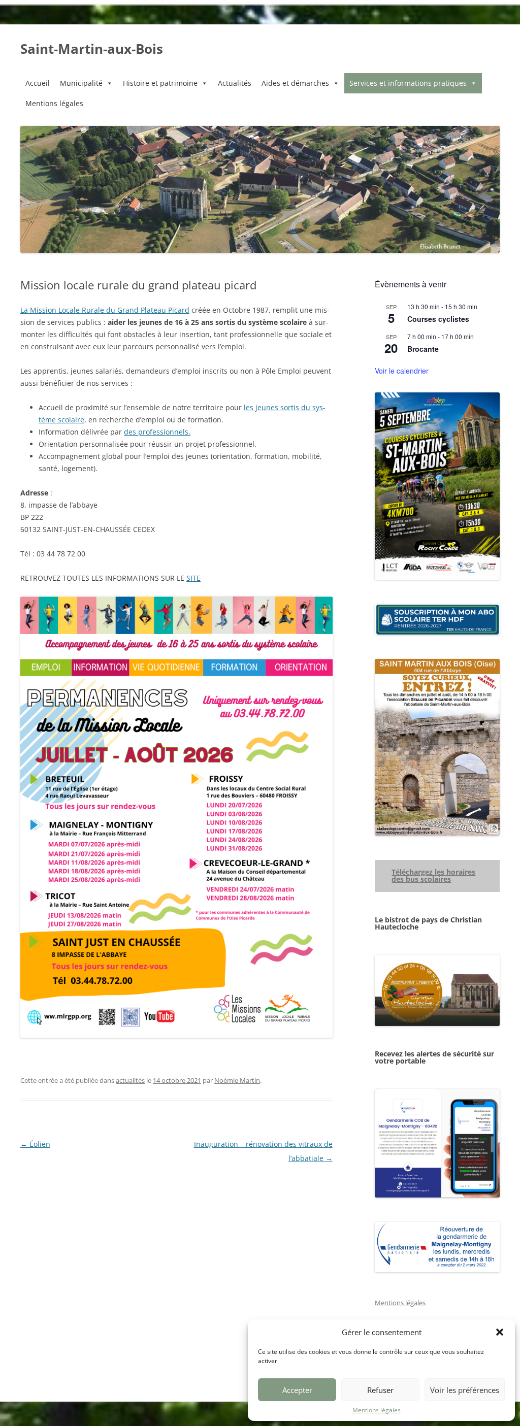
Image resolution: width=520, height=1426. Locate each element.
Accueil (37, 83)
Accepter (297, 1390)
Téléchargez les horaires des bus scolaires (433, 875)
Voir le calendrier (402, 371)
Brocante (423, 349)
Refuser (380, 1390)
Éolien (35, 1144)
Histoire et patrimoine (160, 83)
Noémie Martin (237, 1080)
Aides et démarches (295, 83)
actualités (130, 1080)
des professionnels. (157, 432)
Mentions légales (376, 1410)
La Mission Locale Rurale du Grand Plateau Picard (104, 310)
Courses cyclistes (438, 319)
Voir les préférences (464, 1390)
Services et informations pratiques (408, 83)
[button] (500, 1332)
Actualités (234, 83)
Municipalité (81, 83)
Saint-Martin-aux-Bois (91, 49)
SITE (193, 578)
